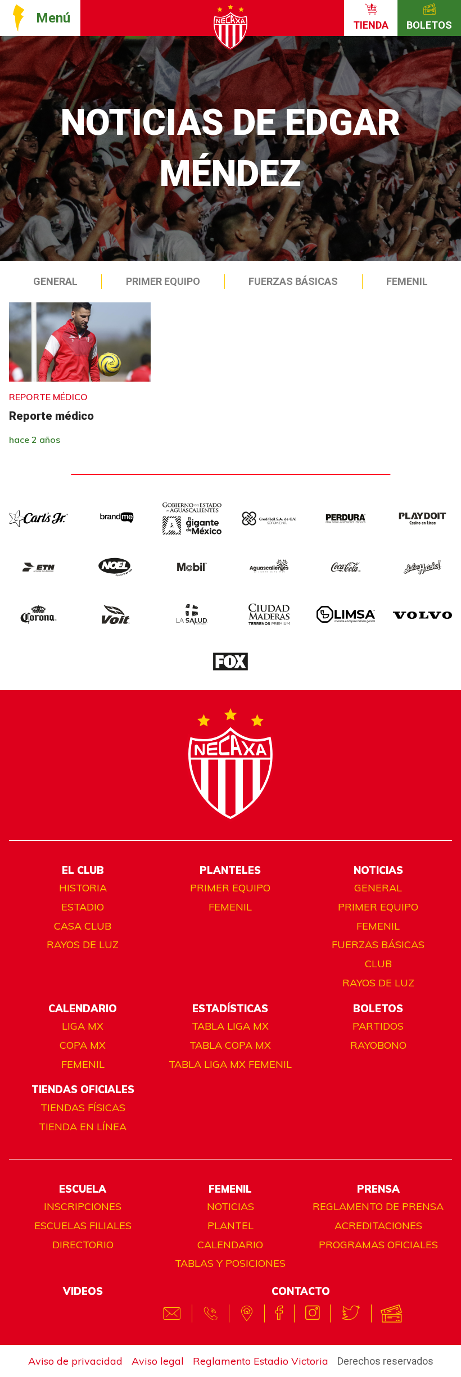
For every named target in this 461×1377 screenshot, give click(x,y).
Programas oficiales (378, 1244)
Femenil (407, 281)
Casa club (82, 925)
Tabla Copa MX (230, 1045)
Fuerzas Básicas (293, 281)
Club (378, 963)
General (55, 281)
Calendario (230, 1244)
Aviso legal (158, 1361)
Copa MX (83, 1045)
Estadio (82, 906)
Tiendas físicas (82, 1107)
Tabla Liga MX (230, 1026)
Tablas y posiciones (230, 1263)
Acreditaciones (378, 1225)
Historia (83, 887)
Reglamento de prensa (378, 1206)
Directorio (83, 1244)
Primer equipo (163, 281)
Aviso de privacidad (75, 1361)
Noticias (230, 1206)
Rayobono (378, 1045)
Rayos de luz (83, 944)
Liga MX (82, 1026)
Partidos (378, 1026)
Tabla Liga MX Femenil (230, 1064)
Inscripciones (82, 1206)
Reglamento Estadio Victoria (260, 1361)
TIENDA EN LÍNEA (82, 1126)
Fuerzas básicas (378, 944)
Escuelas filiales (83, 1225)
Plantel (230, 1225)
